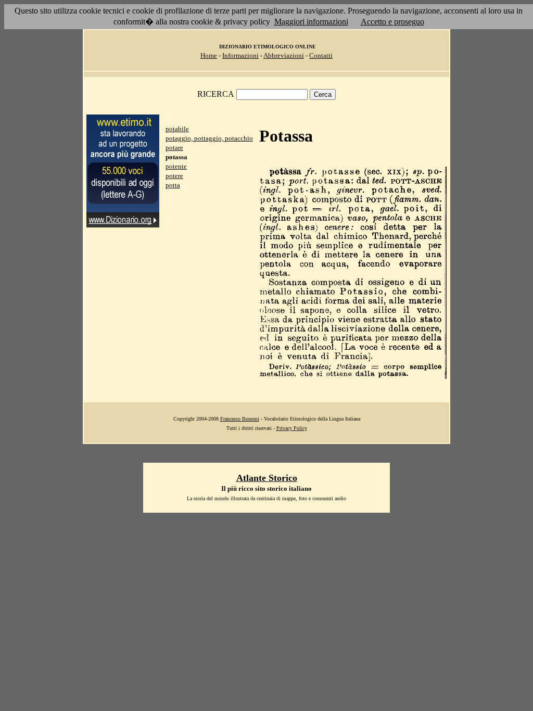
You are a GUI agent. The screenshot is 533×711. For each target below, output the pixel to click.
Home (208, 55)
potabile (177, 129)
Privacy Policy (291, 428)
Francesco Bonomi (239, 419)
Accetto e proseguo (392, 21)
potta (173, 185)
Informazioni (240, 55)
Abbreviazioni (283, 55)
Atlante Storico (266, 478)
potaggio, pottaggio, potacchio (209, 138)
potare (174, 147)
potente (176, 166)
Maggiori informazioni (311, 21)
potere (174, 176)
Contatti (321, 55)
